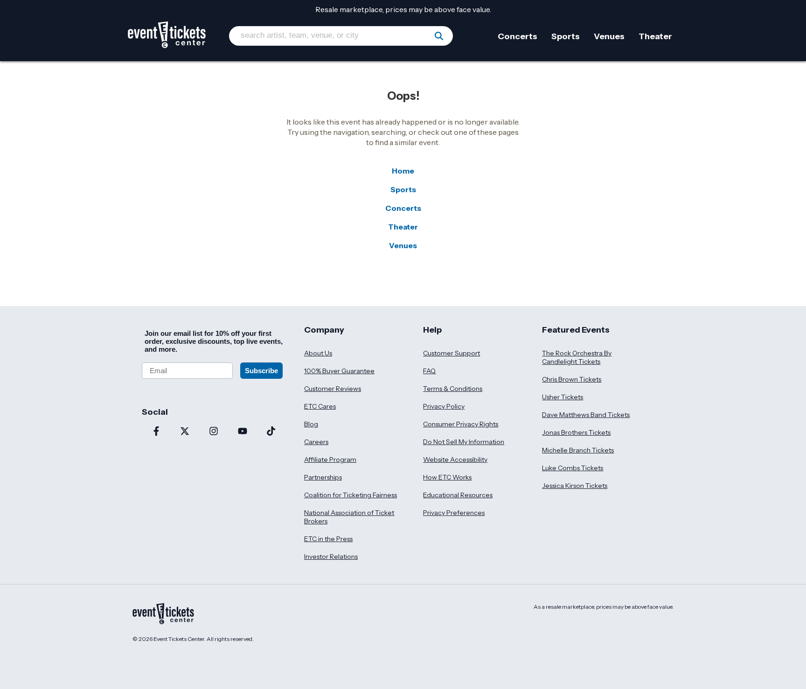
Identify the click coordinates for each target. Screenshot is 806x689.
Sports (403, 189)
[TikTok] (271, 432)
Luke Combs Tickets (572, 468)
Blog (311, 424)
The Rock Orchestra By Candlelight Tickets (576, 357)
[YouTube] (242, 432)
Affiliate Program (330, 459)
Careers (316, 442)
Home (403, 170)
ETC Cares (320, 406)
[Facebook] (156, 432)
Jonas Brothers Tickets (576, 432)
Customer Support (451, 353)
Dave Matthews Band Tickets (586, 415)
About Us (318, 353)
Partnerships (323, 477)
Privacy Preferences (454, 512)
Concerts (403, 208)
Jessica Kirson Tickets (574, 485)
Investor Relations (331, 556)
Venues (403, 245)
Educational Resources (458, 495)
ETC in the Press (328, 539)
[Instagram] (213, 432)
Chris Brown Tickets (571, 379)
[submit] (439, 36)
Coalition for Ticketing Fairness (350, 495)
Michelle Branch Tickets (578, 450)
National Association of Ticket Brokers (349, 516)
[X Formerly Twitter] (185, 432)
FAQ (429, 371)
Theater (403, 226)
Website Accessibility (455, 459)
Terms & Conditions (452, 388)
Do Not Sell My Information (463, 442)
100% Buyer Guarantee (339, 371)
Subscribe (261, 371)
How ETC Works (447, 477)
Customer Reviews (332, 388)
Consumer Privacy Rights (460, 424)
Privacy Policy (444, 406)
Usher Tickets (562, 397)
